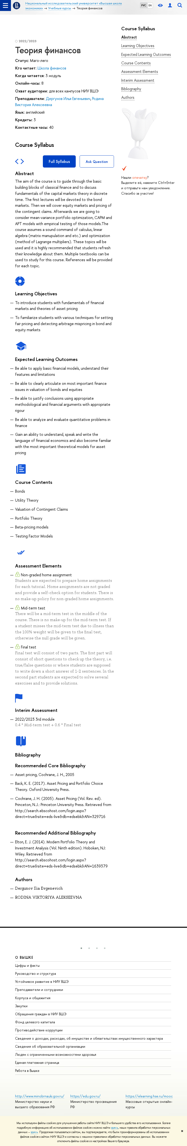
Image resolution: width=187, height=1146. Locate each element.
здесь (114, 1128)
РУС (143, 5)
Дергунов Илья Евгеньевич (68, 98)
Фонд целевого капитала (35, 1022)
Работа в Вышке (27, 1070)
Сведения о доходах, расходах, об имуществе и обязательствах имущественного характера (89, 1038)
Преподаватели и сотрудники (39, 989)
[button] (81, 948)
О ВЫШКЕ (24, 957)
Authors (127, 97)
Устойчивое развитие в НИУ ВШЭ (42, 981)
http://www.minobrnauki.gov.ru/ (39, 1096)
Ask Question (97, 161)
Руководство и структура (35, 973)
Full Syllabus (59, 161)
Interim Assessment (137, 80)
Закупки (21, 1006)
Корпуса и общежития (32, 998)
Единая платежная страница (37, 1062)
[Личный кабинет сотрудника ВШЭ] (170, 5)
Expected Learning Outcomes (146, 54)
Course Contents (136, 63)
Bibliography (131, 88)
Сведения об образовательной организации (50, 1046)
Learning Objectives (137, 45)
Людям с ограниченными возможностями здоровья (55, 1054)
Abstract (129, 37)
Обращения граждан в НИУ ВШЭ (40, 1014)
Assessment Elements (139, 71)
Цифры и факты (27, 965)
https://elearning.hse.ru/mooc (149, 1096)
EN (150, 5)
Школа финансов (51, 68)
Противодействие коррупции (39, 1030)
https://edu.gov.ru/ (85, 1096)
